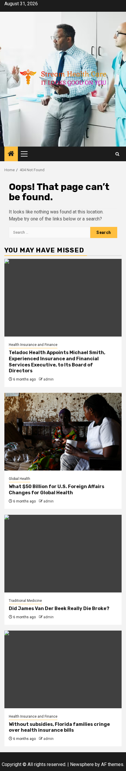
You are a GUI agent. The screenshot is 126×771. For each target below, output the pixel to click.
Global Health (19, 479)
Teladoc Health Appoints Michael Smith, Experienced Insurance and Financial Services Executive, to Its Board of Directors (57, 361)
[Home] (11, 154)
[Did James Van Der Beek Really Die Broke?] (63, 553)
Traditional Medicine (25, 601)
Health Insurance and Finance (33, 345)
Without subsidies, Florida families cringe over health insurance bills (59, 727)
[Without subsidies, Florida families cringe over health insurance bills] (63, 669)
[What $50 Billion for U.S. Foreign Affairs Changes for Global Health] (63, 432)
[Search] (117, 154)
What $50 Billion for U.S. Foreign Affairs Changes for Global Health (56, 489)
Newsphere (82, 764)
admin (48, 379)
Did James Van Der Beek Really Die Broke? (59, 608)
